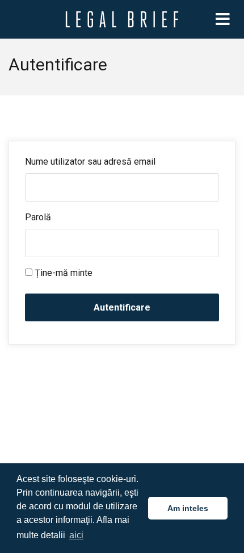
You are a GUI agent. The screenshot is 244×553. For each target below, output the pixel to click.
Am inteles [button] (187, 508)
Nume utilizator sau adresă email (90, 161)
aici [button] (76, 535)
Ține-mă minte (62, 272)
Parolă (38, 217)
